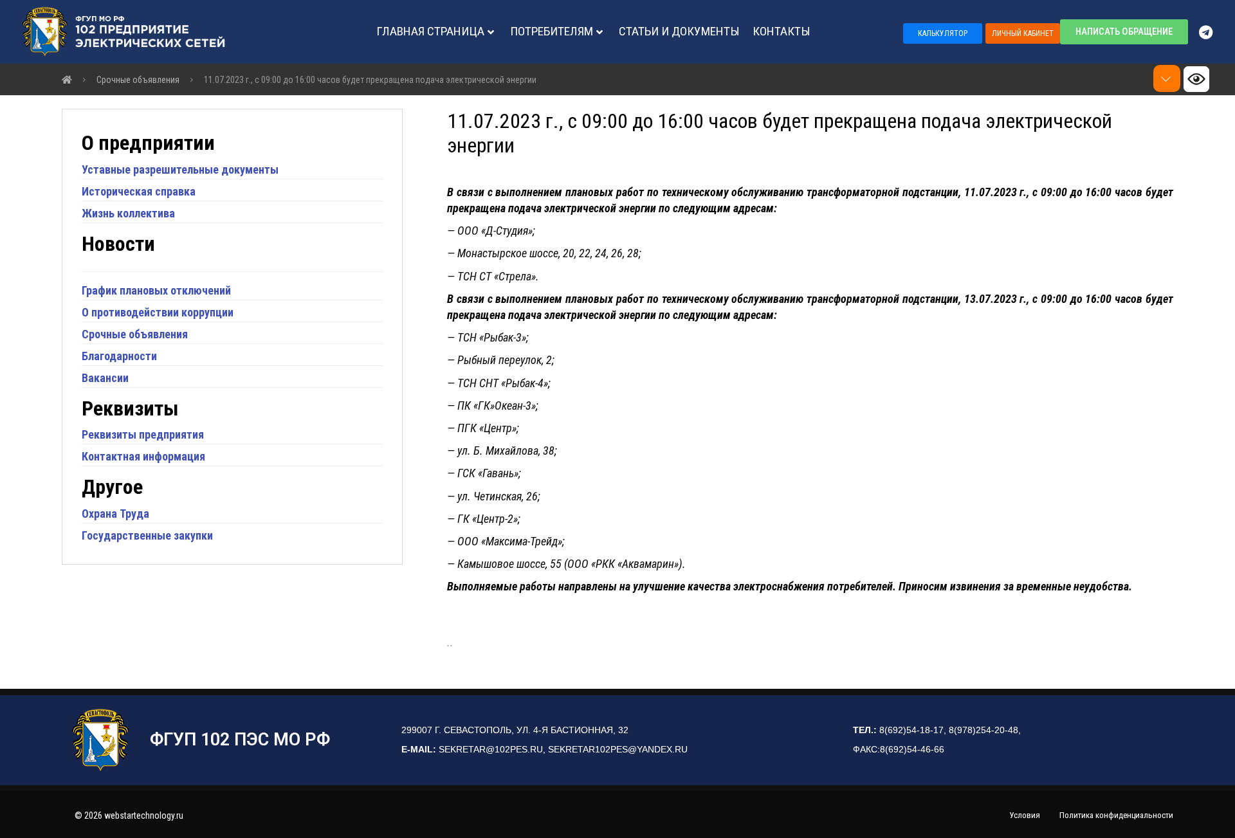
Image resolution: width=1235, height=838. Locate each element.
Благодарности (119, 356)
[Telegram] (1212, 32)
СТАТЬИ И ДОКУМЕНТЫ (679, 31)
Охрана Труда (115, 513)
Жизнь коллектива (128, 213)
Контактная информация (143, 456)
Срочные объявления (135, 334)
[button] (942, 33)
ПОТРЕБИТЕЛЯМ (551, 31)
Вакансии (105, 378)
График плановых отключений (156, 290)
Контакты (781, 31)
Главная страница (430, 31)
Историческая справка (139, 191)
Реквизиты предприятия (143, 434)
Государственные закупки (147, 535)
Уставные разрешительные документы (180, 169)
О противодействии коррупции (157, 312)
